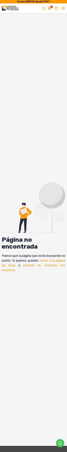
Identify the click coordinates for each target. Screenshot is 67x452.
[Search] (44, 8)
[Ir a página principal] (10, 8)
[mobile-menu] (63, 8)
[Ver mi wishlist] (57, 8)
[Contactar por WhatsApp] (60, 443)
